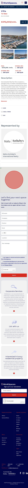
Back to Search (9, 6)
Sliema (17, 415)
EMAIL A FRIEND (7, 111)
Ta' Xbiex (21, 6)
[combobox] (4, 233)
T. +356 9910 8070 (20, 465)
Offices (3, 415)
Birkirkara (18, 428)
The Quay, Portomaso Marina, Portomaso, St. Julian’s (18, 441)
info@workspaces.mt (13, 468)
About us (4, 440)
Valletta (17, 424)
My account (4, 437)
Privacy (16, 484)
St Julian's (18, 417)
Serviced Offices (5, 417)
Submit (14, 275)
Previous (3, 37)
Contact (3, 444)
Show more (4, 101)
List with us (4, 442)
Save (4, 115)
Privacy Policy (8, 265)
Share (4, 108)
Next (25, 37)
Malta (17, 6)
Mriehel (18, 422)
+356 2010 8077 (10, 465)
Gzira (17, 426)
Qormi (17, 430)
